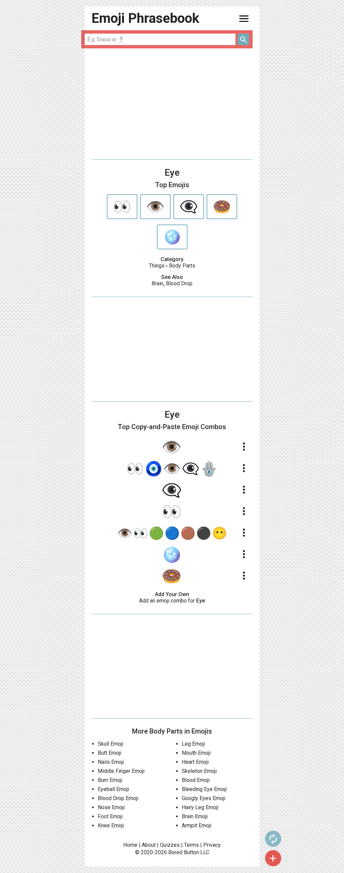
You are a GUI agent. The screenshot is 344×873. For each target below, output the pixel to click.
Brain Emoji (195, 816)
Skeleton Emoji (199, 771)
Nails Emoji (111, 762)
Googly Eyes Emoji (203, 798)
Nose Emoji (111, 807)
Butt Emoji (109, 753)
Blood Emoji (196, 780)
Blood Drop (179, 283)
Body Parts (182, 265)
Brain (157, 283)
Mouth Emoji (196, 753)
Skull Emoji (110, 744)
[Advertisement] (172, 104)
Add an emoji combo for (172, 600)
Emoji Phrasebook (145, 18)
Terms (191, 845)
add (273, 858)
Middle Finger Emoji (121, 771)
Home (130, 845)
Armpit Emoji (196, 825)
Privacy (212, 845)
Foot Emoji (110, 816)
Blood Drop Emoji (118, 798)
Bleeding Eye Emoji (204, 789)
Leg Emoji (193, 744)
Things (157, 265)
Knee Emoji (111, 825)
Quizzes (170, 845)
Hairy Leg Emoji (200, 807)
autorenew (273, 838)
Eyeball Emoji (113, 789)
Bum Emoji (110, 780)
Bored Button (183, 852)
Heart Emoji (195, 762)
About (149, 845)
